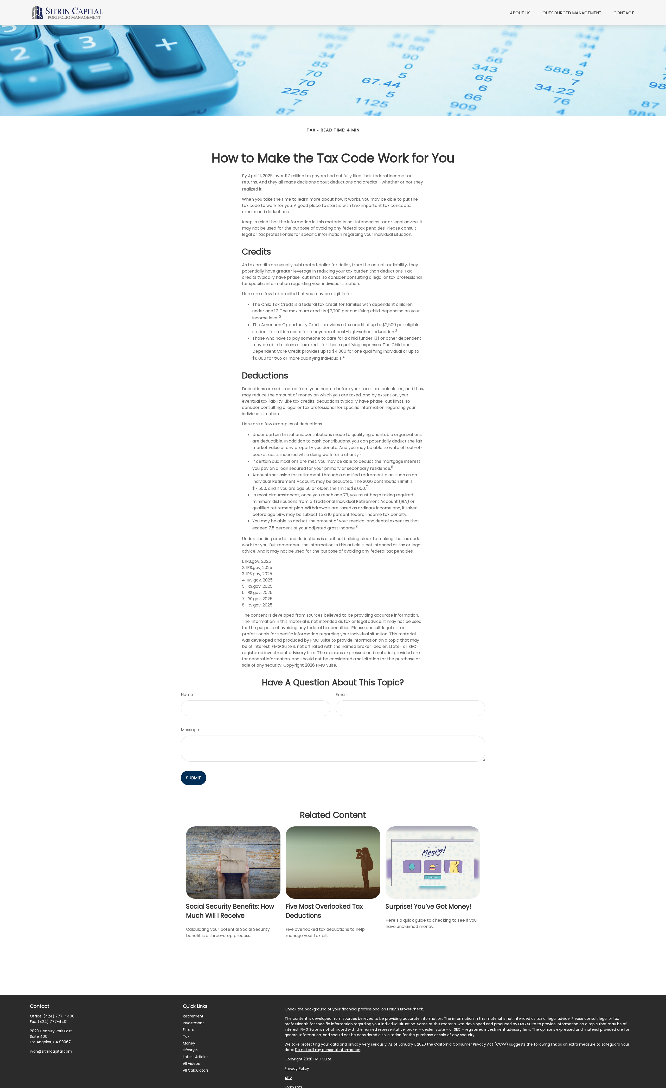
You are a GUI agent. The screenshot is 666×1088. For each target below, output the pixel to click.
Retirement (193, 1016)
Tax (186, 1036)
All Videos (191, 1063)
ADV (288, 1077)
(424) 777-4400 (58, 1016)
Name (187, 695)
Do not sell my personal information (327, 1049)
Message (190, 730)
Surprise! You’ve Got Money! (428, 906)
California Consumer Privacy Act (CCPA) (471, 1044)
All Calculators (196, 1070)
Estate (188, 1029)
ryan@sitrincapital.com (51, 1051)
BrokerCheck (411, 1009)
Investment (193, 1023)
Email (341, 695)
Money (189, 1043)
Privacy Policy (297, 1068)
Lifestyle (190, 1050)
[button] (520, 12)
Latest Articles (195, 1056)
